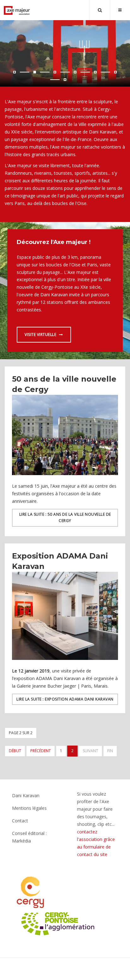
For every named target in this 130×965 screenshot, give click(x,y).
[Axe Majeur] (17, 10)
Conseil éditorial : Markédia (29, 837)
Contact (20, 821)
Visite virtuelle (41, 334)
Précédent (40, 750)
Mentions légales (29, 808)
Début (15, 750)
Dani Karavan (25, 795)
